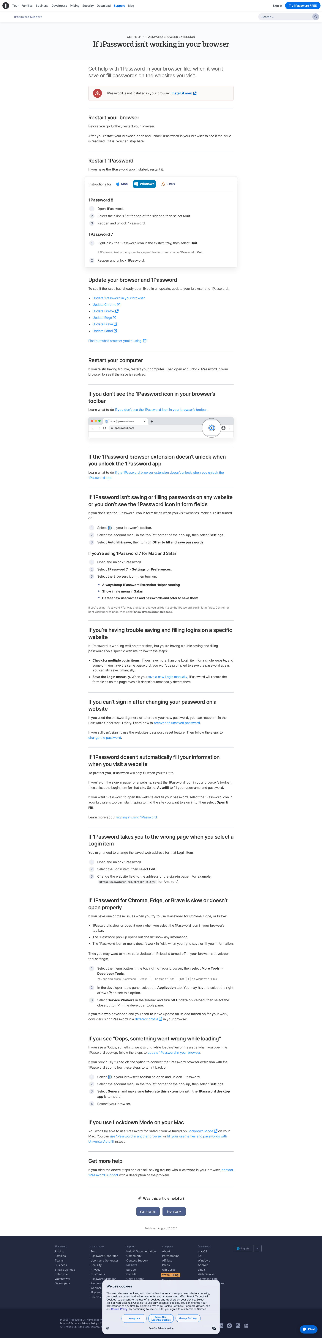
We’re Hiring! (170, 1275)
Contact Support (137, 1260)
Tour (94, 1251)
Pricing (59, 1251)
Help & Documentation (141, 1251)
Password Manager (103, 1279)
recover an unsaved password (177, 723)
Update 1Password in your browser (118, 298)
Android (203, 1265)
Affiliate (167, 1260)
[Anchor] (143, 117)
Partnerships (170, 1256)
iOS (200, 1256)
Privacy (95, 1269)
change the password (104, 738)
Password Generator (104, 1256)
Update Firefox (103, 311)
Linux (201, 1269)
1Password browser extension (170, 37)
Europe (131, 1269)
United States (135, 1279)
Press (166, 1265)
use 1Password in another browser (136, 1136)
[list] (248, 1248)
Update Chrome (104, 305)
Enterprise (62, 1274)
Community (133, 1256)
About (166, 1251)
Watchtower (62, 1279)
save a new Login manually (167, 677)
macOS (202, 1251)
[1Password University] (246, 1326)
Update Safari (102, 331)
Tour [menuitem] (15, 5)
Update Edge (102, 318)
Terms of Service (69, 1323)
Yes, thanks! (148, 1211)
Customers (98, 1274)
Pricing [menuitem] (74, 5)
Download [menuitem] (104, 5)
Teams (59, 1260)
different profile (146, 1019)
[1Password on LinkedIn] (221, 1327)
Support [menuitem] (119, 5)
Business (61, 1265)
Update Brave (102, 324)
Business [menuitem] (42, 5)
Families (60, 1256)
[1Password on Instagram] (229, 1327)
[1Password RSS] (238, 1327)
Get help (134, 37)
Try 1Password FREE (303, 5)
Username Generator (104, 1260)
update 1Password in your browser (174, 1052)
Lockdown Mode (200, 1131)
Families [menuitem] (27, 5)
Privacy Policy (89, 1323)
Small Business (65, 1269)
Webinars (97, 1288)
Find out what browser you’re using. (115, 341)
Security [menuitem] (88, 5)
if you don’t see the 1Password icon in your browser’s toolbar (161, 410)
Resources (98, 1283)
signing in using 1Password (136, 817)
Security (96, 1265)
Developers (62, 1283)
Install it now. (182, 93)
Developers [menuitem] (59, 5)
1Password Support (28, 17)
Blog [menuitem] (131, 5)
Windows (204, 1260)
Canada (131, 1274)
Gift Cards (169, 1269)
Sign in (277, 5)
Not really (174, 1211)
